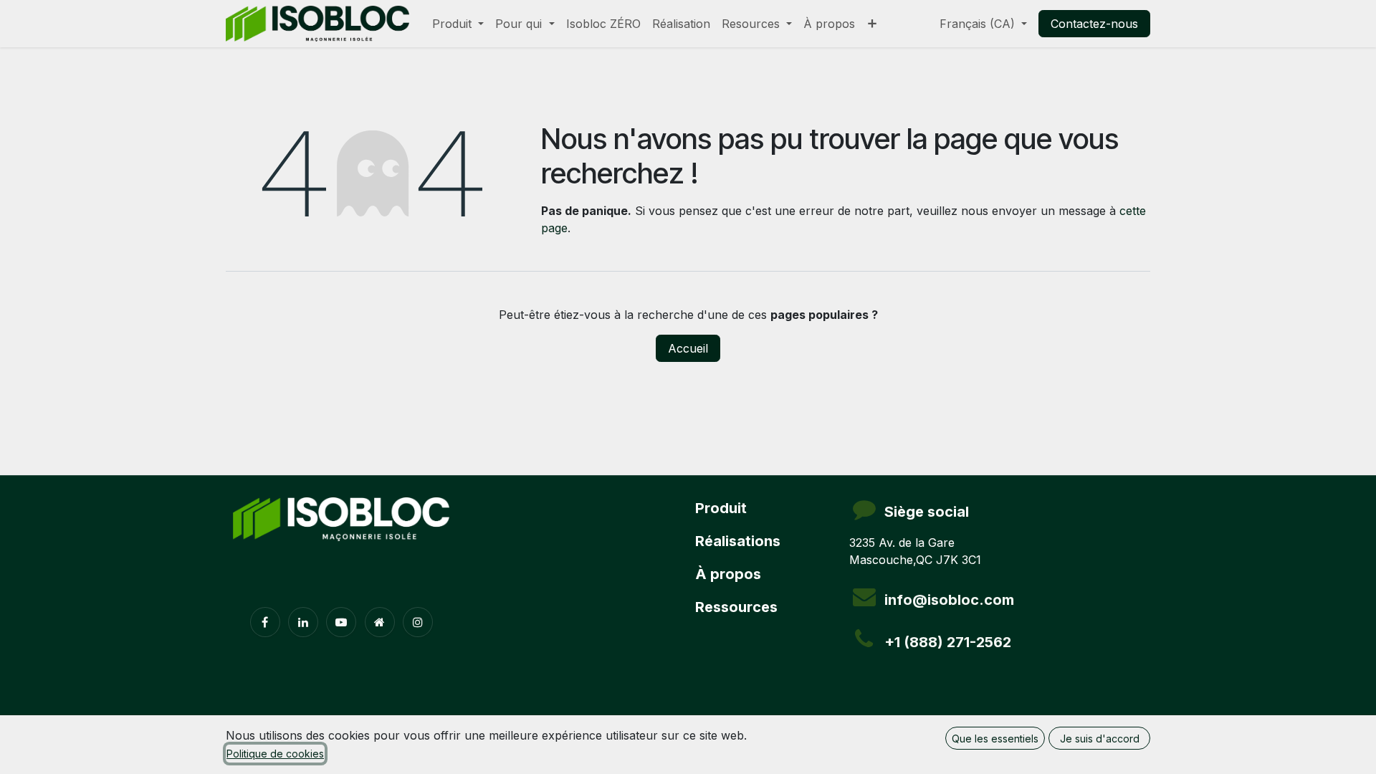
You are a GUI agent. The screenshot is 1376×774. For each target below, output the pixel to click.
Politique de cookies (275, 753)
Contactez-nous (1094, 23)
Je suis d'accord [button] (1100, 738)
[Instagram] (418, 622)
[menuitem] (457, 23)
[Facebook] (265, 622)
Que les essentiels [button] (995, 738)
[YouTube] (341, 622)
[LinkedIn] (303, 622)
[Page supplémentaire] (380, 622)
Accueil (688, 348)
